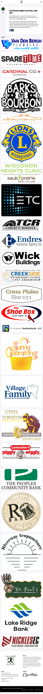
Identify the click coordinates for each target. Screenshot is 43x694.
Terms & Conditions (38, 689)
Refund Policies (24, 689)
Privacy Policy (30, 689)
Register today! (22, 19)
